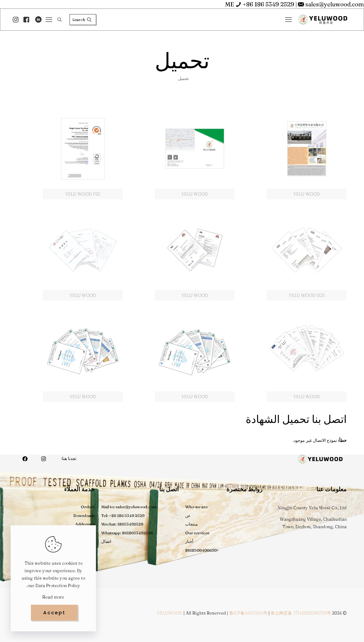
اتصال (106, 541)
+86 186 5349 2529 (268, 4)
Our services (197, 532)
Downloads (84, 515)
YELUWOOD (170, 613)
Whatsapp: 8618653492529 (127, 532)
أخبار (189, 541)
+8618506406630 (202, 550)
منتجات (191, 524)
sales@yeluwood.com (334, 4)
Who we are (196, 506)
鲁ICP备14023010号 (248, 613)
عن (188, 515)
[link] (307, 154)
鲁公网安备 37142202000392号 (301, 613)
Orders (88, 506)
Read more (53, 597)
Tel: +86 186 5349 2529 (122, 515)
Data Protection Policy (57, 585)
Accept (54, 612)
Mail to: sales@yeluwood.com (128, 506)
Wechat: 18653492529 (122, 524)
